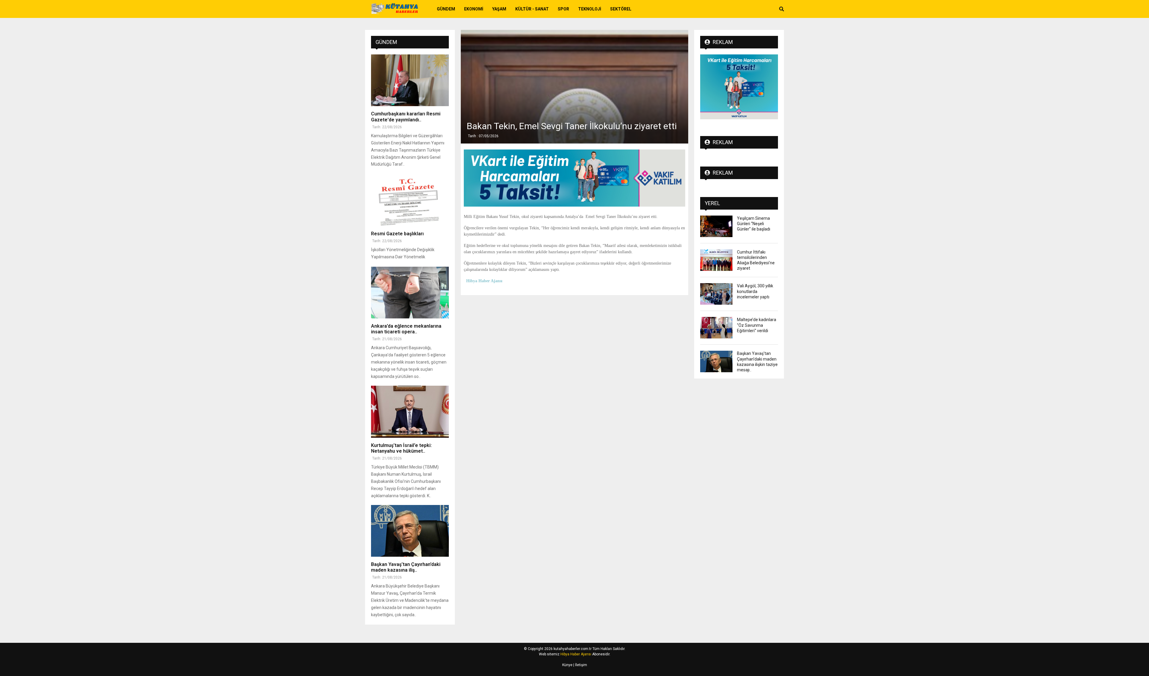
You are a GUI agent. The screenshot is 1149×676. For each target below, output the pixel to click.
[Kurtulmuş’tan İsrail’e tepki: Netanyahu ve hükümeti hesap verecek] (410, 411)
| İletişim (579, 665)
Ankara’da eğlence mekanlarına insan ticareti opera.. (406, 329)
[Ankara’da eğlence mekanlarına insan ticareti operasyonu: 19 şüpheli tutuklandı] (410, 292)
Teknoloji (589, 9)
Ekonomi (473, 9)
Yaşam (499, 9)
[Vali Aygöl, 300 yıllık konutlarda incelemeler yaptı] (716, 294)
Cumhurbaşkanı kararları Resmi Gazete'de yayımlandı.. (405, 116)
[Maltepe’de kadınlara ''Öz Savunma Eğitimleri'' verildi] (716, 327)
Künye (567, 665)
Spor (563, 9)
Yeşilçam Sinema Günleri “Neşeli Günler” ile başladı (753, 223)
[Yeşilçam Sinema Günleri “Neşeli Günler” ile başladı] (716, 226)
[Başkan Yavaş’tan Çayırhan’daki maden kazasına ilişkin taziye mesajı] (410, 531)
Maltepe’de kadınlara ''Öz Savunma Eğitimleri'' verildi (756, 325)
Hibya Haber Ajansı (575, 654)
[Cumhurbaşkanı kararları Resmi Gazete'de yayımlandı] (410, 80)
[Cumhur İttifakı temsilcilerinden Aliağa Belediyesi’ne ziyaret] (716, 260)
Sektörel (620, 9)
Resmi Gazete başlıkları (397, 233)
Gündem (446, 9)
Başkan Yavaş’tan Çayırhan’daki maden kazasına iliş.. (405, 567)
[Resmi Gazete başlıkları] (410, 200)
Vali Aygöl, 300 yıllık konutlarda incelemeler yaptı (755, 291)
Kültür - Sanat (532, 9)
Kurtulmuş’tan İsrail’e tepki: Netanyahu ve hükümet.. (401, 448)
